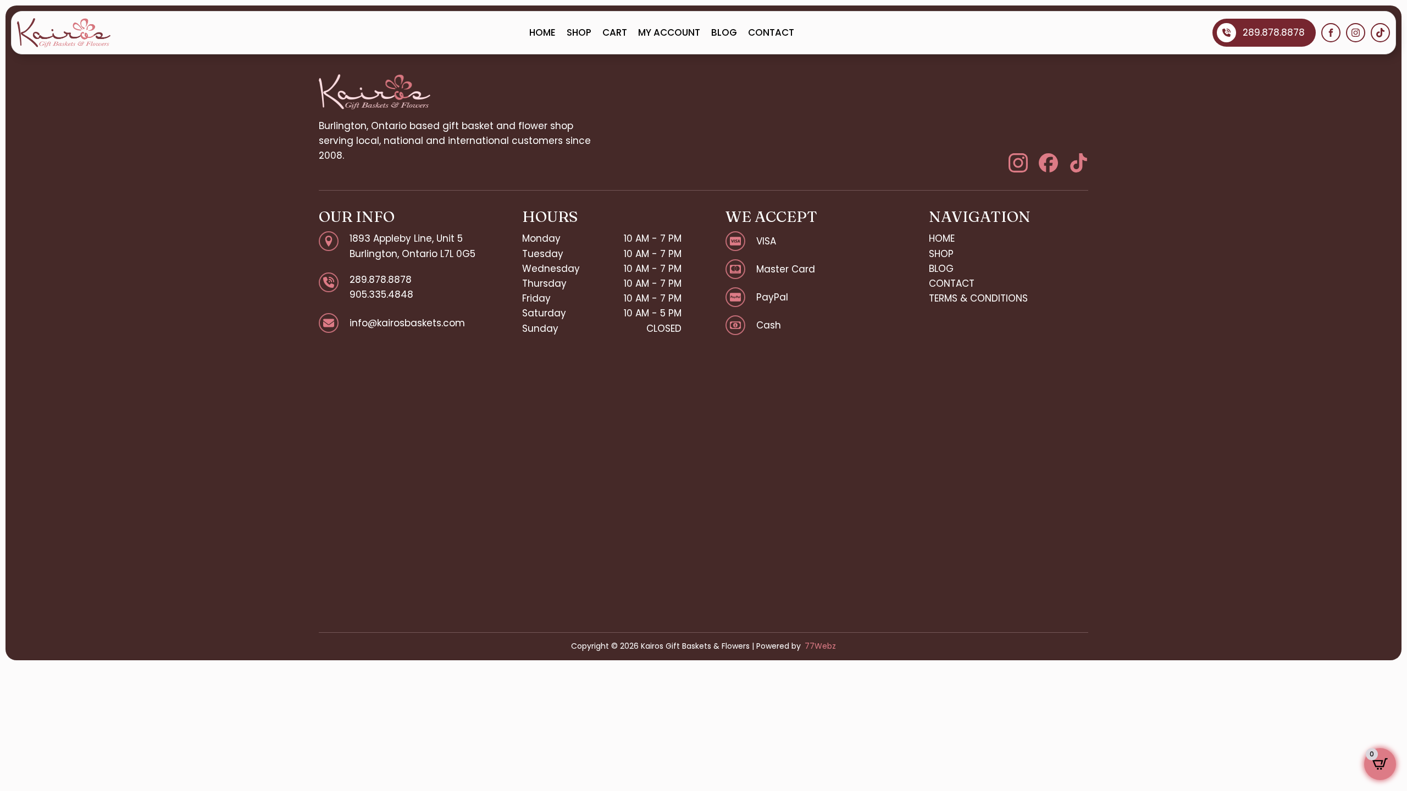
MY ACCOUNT (669, 32)
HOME (542, 32)
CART (614, 32)
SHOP (579, 32)
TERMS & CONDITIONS (978, 298)
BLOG (724, 32)
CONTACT (771, 32)
